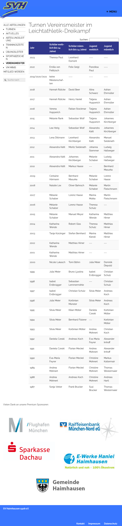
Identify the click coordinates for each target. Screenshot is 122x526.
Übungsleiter (14, 52)
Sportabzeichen (15, 57)
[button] (113, 11)
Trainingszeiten (15, 46)
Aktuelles (12, 33)
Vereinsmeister (15, 63)
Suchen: (84, 39)
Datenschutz (110, 523)
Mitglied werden (13, 71)
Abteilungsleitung (15, 39)
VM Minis (11, 67)
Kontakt (80, 523)
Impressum (94, 523)
